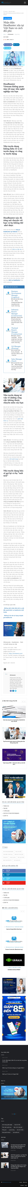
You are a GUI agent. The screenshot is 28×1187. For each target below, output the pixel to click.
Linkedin (17, 44)
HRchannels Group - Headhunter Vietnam (14, 926)
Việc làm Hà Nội (21, 857)
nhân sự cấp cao (17, 249)
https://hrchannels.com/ (16, 653)
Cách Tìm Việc (12, 11)
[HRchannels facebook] (11, 691)
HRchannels (10, 34)
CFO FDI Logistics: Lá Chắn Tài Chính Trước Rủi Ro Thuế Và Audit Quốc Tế (19, 1156)
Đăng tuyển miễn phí (7, 860)
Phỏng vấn (5, 857)
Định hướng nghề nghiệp (8, 851)
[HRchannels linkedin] (13, 691)
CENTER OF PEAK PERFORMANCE (11, 813)
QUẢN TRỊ (5, 815)
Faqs (26, 1185)
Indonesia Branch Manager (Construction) (16, 313)
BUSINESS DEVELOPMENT (14, 969)
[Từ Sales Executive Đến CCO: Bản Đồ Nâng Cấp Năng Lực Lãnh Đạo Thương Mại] (5, 1145)
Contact (22, 1185)
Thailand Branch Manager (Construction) (16, 331)
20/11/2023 (5, 37)
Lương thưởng (13, 857)
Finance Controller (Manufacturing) (14, 949)
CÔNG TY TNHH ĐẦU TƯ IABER (14, 967)
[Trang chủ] (6, 2)
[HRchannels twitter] (16, 691)
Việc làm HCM (18, 851)
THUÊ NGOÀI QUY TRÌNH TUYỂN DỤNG (14, 1097)
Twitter (8, 48)
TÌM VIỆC (5, 808)
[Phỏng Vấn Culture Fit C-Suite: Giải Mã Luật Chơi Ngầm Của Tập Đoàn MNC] (5, 1165)
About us (25, 1182)
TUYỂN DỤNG (6, 811)
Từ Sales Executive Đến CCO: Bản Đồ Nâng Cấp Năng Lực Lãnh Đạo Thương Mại (18, 1146)
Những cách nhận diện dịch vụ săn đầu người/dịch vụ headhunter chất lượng (13, 610)
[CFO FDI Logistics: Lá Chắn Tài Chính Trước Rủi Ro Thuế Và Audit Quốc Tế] (5, 1155)
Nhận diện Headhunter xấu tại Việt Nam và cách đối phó (13, 14)
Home (6, 11)
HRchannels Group (7, 1182)
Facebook (8, 44)
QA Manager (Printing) (16, 347)
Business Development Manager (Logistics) (16, 294)
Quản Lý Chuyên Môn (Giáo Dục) (14, 929)
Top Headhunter (17, 860)
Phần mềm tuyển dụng (7, 854)
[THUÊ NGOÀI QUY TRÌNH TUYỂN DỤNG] (14, 1092)
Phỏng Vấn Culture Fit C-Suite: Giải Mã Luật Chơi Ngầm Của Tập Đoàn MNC (19, 1166)
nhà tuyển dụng (13, 459)
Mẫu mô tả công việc (19, 854)
